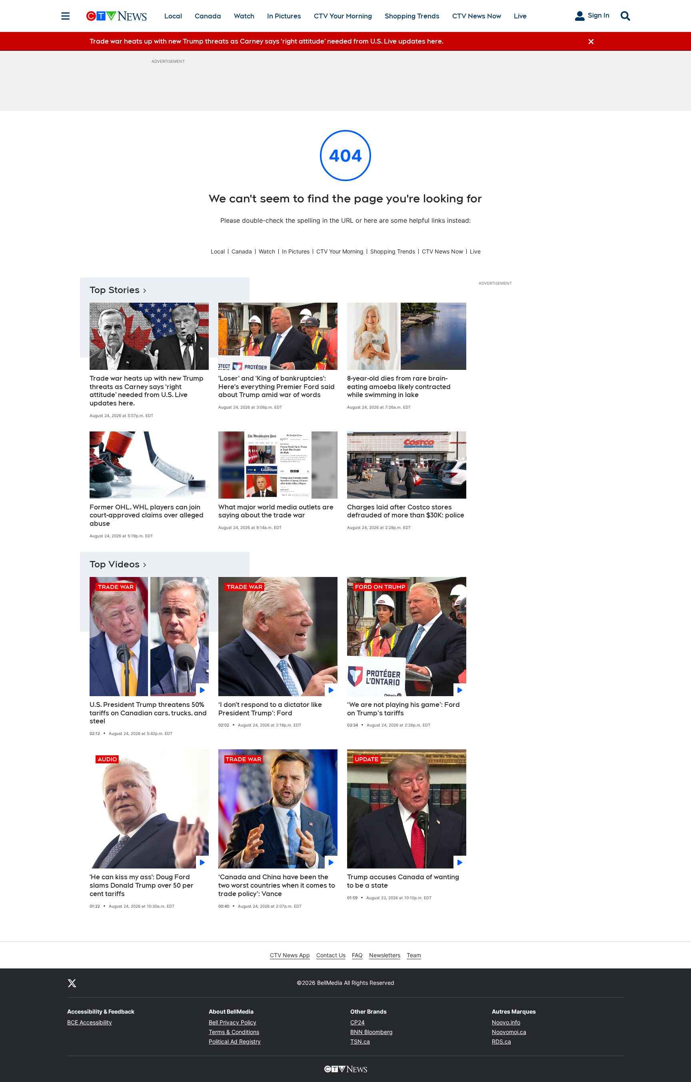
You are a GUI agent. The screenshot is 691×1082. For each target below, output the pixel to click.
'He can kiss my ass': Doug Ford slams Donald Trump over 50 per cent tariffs (142, 885)
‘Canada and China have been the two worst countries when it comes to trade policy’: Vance (276, 885)
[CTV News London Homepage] (116, 16)
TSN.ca (360, 1041)
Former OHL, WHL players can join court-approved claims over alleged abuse (147, 515)
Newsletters (384, 955)
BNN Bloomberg (371, 1031)
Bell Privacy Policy (232, 1022)
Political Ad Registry (235, 1041)
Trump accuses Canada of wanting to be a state (403, 881)
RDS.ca (501, 1041)
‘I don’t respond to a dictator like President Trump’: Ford (270, 709)
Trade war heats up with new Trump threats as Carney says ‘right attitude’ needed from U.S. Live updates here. (147, 391)
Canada (208, 16)
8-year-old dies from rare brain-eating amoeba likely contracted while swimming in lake (399, 387)
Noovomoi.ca (509, 1031)
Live (520, 16)
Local (173, 16)
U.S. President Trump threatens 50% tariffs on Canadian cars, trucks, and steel (148, 713)
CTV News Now (476, 16)
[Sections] (66, 16)
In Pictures (284, 16)
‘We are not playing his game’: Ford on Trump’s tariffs (403, 709)
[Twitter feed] (72, 983)
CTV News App (290, 955)
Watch (244, 16)
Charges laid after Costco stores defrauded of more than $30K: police (405, 511)
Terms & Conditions (234, 1031)
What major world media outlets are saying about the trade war (276, 511)
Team (414, 955)
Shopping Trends (412, 16)
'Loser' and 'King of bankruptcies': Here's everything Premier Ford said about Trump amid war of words (276, 387)
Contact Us (331, 955)
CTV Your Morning (343, 16)
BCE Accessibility (89, 1022)
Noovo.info (506, 1022)
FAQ (357, 955)
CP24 (357, 1022)
